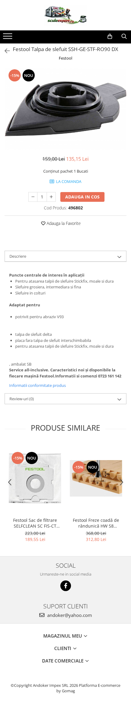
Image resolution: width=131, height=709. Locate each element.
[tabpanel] (65, 108)
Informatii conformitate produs (37, 385)
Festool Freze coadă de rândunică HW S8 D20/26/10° (96, 523)
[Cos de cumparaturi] (109, 36)
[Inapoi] (4, 51)
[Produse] (8, 38)
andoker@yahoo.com (69, 615)
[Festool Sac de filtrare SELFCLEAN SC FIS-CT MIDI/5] (35, 478)
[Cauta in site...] (124, 36)
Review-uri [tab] (21, 398)
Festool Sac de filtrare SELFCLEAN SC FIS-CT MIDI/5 (35, 523)
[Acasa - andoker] (65, 15)
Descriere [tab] (17, 256)
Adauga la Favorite (63, 223)
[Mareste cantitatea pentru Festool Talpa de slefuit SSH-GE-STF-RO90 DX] (51, 197)
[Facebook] (65, 585)
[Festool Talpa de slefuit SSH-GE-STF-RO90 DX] (65, 108)
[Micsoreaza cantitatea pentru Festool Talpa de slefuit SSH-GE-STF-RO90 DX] (32, 197)
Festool (65, 58)
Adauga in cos (82, 197)
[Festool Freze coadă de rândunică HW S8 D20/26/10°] (96, 478)
